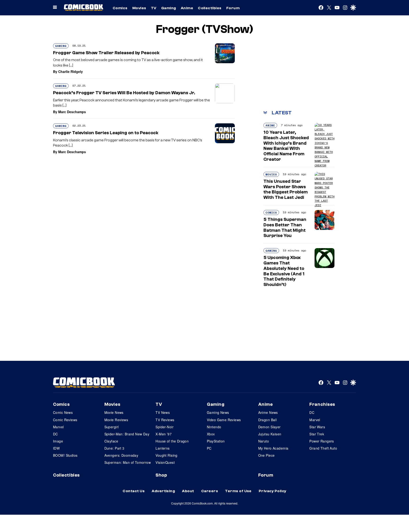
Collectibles (210, 8)
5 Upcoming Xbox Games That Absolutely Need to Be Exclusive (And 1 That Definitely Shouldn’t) (283, 271)
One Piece (266, 455)
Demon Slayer (269, 426)
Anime (187, 8)
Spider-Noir (164, 426)
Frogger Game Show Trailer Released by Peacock (106, 52)
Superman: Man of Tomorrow (127, 462)
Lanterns (162, 448)
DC (55, 434)
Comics (120, 8)
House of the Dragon (172, 441)
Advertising (163, 491)
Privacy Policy (272, 491)
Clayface (111, 441)
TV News (163, 412)
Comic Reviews (65, 419)
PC (209, 448)
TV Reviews (165, 419)
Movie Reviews (116, 419)
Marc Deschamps (72, 111)
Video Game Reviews (224, 419)
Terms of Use (238, 491)
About (188, 491)
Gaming (168, 8)
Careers (209, 491)
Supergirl (111, 426)
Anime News (268, 412)
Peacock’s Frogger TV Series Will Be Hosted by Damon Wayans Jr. (124, 92)
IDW (56, 448)
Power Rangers (321, 441)
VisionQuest (165, 462)
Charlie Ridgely (70, 71)
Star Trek (316, 434)
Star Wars (317, 426)
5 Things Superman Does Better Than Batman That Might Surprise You (284, 227)
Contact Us (134, 491)
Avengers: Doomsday (121, 455)
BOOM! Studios (65, 455)
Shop (161, 475)
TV (153, 8)
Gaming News (218, 412)
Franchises (322, 404)
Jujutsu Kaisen (269, 434)
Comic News (63, 412)
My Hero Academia (273, 448)
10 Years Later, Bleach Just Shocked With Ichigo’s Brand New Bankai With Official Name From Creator (286, 146)
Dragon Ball (267, 419)
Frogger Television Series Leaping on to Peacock (105, 132)
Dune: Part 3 (114, 448)
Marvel (58, 426)
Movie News (114, 412)
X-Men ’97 (164, 434)
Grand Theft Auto (323, 448)
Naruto (263, 441)
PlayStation (216, 441)
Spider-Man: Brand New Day (127, 434)
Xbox (211, 434)
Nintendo (214, 426)
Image (58, 441)
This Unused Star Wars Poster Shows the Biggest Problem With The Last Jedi (285, 189)
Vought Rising (166, 455)
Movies (139, 8)
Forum (233, 8)
